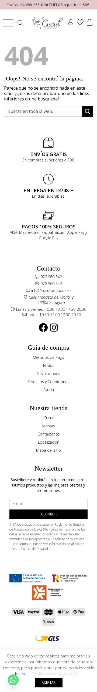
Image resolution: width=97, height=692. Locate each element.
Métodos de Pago (48, 357)
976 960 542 (51, 276)
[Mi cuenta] (70, 23)
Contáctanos (48, 434)
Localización (48, 442)
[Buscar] (22, 23)
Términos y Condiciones (48, 381)
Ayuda (48, 389)
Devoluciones (48, 373)
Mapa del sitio (48, 450)
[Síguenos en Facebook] (43, 327)
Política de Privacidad (36, 548)
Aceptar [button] (49, 682)
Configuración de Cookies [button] (55, 673)
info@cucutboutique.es (51, 290)
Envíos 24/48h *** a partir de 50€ (47, 4)
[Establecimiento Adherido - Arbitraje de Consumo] (27, 578)
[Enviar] (87, 111)
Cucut (49, 417)
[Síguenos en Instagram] (53, 327)
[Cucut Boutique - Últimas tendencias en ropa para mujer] (48, 22)
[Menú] (8, 23)
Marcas (48, 425)
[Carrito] (89, 23)
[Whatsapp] (13, 679)
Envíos (48, 365)
